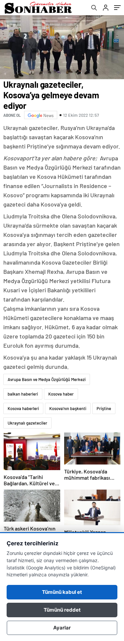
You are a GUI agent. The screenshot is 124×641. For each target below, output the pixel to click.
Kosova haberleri (23, 408)
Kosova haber (61, 394)
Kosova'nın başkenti (67, 408)
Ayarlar (62, 628)
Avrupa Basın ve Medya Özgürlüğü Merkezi (47, 379)
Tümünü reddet (62, 610)
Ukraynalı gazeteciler (27, 423)
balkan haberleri (23, 394)
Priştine (104, 408)
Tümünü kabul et (62, 592)
